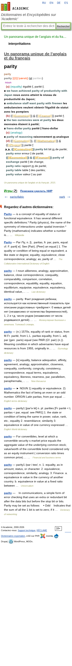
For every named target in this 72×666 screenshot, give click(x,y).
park (62, 196)
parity (8, 270)
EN (51, 3)
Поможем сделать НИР (36, 191)
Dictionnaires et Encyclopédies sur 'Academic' (28, 17)
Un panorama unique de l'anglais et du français (36, 36)
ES (66, 3)
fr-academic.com (15, 6)
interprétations (19, 43)
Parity (8, 214)
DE (59, 3)
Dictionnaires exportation (13, 536)
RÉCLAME (42, 530)
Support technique (26, 530)
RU (44, 3)
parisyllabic (17, 196)
